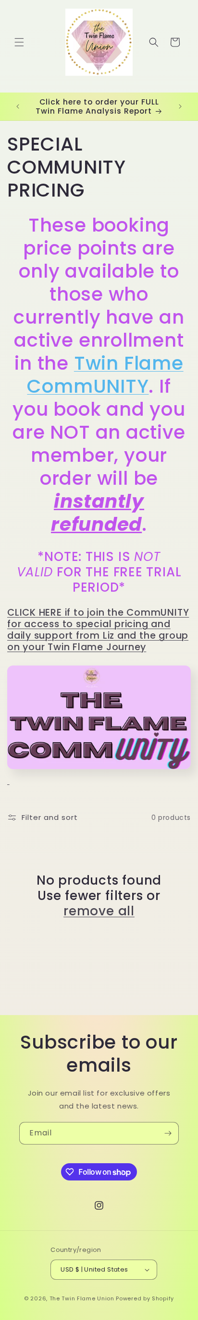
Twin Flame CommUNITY (105, 374)
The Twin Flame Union (82, 1298)
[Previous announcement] (17, 106)
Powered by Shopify (145, 1298)
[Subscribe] (167, 1133)
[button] (19, 42)
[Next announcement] (180, 106)
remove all (99, 911)
